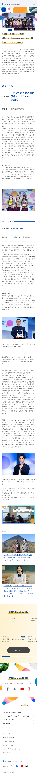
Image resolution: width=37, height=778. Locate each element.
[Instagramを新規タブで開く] (29, 691)
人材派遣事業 (6, 723)
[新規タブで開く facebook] (17, 766)
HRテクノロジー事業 (9, 720)
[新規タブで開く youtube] (21, 766)
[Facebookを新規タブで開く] (8, 691)
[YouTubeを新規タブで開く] (22, 691)
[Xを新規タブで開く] (15, 690)
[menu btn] (34, 4)
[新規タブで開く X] (12, 766)
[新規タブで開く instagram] (26, 766)
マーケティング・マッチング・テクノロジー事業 (16, 716)
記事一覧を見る (3, 10)
